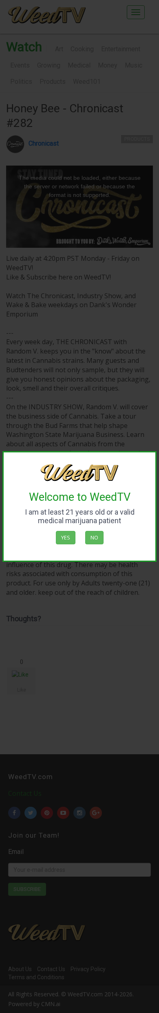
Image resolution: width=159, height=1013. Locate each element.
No (94, 537)
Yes (65, 537)
